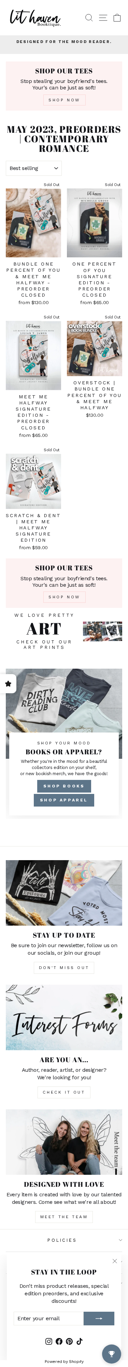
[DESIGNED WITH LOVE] (64, 1142)
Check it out (64, 1092)
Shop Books (64, 786)
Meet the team (64, 1216)
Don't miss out (64, 967)
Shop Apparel (64, 800)
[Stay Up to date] (64, 893)
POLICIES (62, 1240)
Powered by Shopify (64, 1361)
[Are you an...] (64, 1017)
